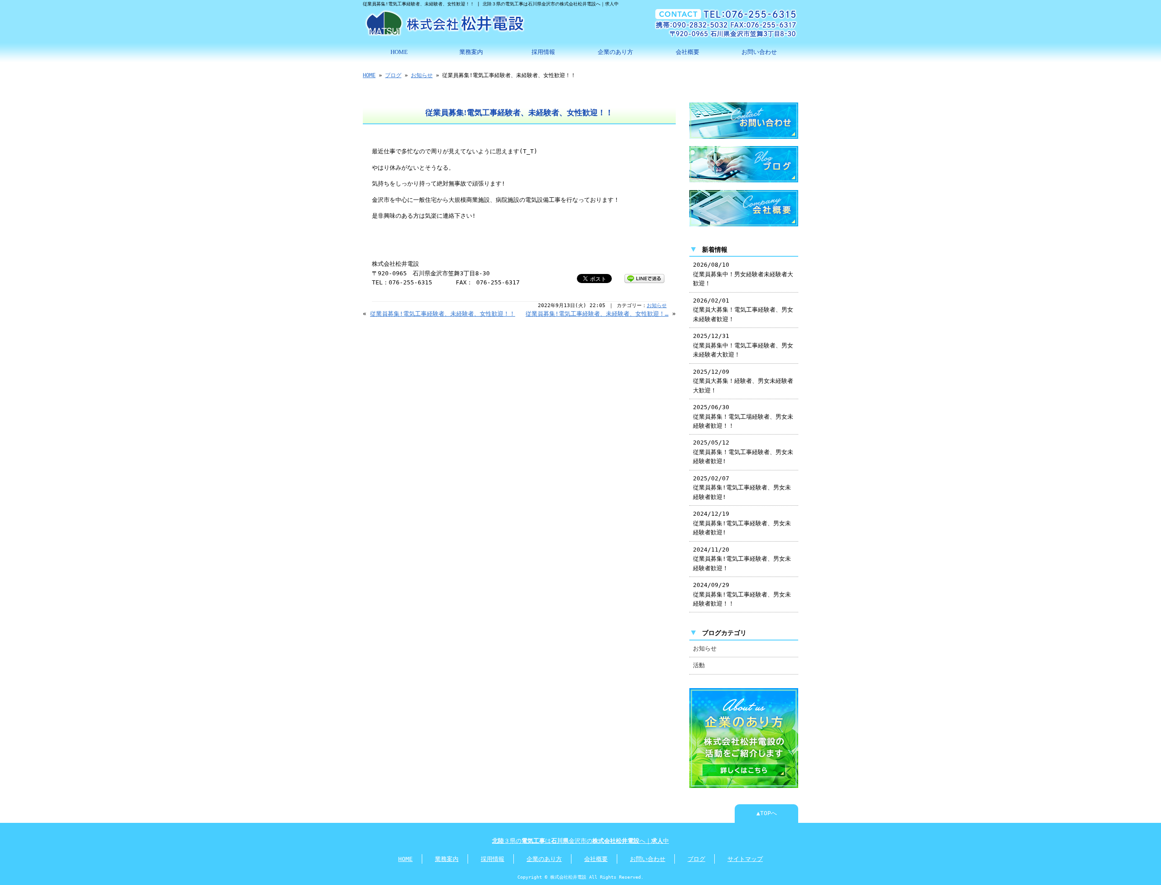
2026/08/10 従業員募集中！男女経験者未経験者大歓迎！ (743, 274)
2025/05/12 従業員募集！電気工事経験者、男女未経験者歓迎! (743, 452)
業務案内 (471, 52)
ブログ (393, 75)
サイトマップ (745, 859)
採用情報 (543, 52)
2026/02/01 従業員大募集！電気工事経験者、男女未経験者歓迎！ (743, 310)
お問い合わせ (759, 52)
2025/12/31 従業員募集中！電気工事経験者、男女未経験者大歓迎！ (743, 345)
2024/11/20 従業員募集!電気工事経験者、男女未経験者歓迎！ (742, 559)
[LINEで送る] (644, 277)
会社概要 (687, 52)
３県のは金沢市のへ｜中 (580, 840)
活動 (699, 665)
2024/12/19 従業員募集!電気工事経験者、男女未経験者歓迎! (742, 523)
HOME (399, 52)
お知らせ (422, 75)
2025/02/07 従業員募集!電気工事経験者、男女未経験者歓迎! (742, 487)
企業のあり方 (615, 52)
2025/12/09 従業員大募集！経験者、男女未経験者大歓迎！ (743, 381)
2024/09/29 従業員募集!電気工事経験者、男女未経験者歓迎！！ (742, 594)
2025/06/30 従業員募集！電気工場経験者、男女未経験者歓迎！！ (743, 416)
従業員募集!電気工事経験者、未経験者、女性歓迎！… (597, 313)
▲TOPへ (766, 813)
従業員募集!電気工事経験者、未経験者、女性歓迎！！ (442, 313)
